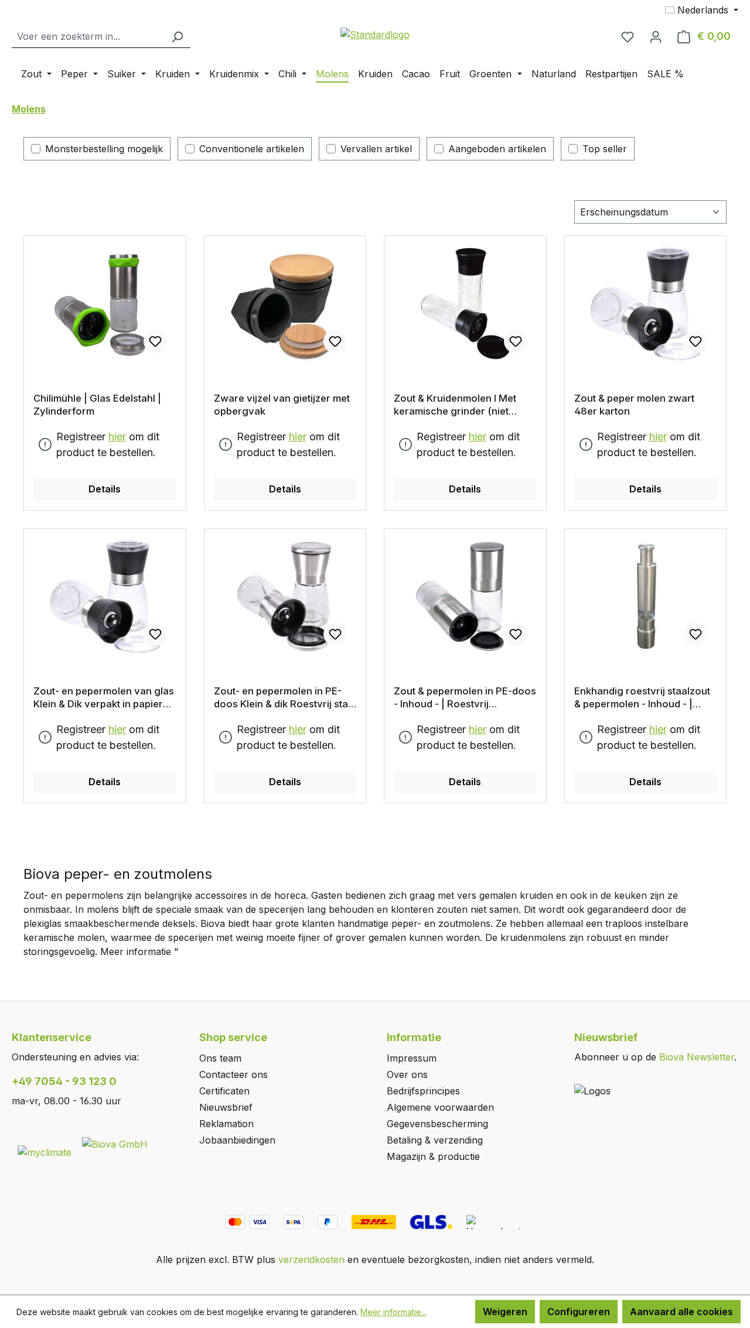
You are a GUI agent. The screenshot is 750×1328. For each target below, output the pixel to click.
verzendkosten (311, 1259)
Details (104, 489)
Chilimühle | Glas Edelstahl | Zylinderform (97, 404)
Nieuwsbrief (226, 1107)
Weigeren (505, 1311)
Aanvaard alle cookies (681, 1311)
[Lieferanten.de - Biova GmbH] (115, 1143)
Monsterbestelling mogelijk (104, 149)
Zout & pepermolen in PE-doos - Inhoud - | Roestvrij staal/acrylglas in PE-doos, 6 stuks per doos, (465, 697)
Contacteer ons (233, 1074)
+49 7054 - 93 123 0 (64, 1081)
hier (117, 436)
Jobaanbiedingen (237, 1140)
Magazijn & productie (433, 1156)
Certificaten (224, 1091)
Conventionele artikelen (251, 149)
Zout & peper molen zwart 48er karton (634, 404)
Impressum (412, 1058)
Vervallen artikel (376, 149)
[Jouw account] (656, 36)
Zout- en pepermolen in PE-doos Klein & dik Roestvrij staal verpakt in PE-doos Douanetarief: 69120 (285, 697)
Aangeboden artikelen (497, 149)
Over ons (407, 1074)
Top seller (604, 149)
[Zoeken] (176, 36)
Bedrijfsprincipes (423, 1091)
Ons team (220, 1058)
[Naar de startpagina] (375, 34)
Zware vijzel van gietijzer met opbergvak (282, 404)
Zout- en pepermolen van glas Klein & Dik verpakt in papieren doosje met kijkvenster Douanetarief (104, 697)
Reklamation (226, 1124)
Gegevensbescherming (437, 1124)
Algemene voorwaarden (440, 1107)
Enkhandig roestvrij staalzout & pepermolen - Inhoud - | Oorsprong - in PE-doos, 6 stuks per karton (642, 697)
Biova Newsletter (696, 1057)
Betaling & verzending (435, 1140)
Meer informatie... (393, 1312)
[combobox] (88, 36)
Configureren (578, 1311)
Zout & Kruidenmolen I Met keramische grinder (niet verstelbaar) (455, 404)
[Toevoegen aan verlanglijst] (155, 341)
